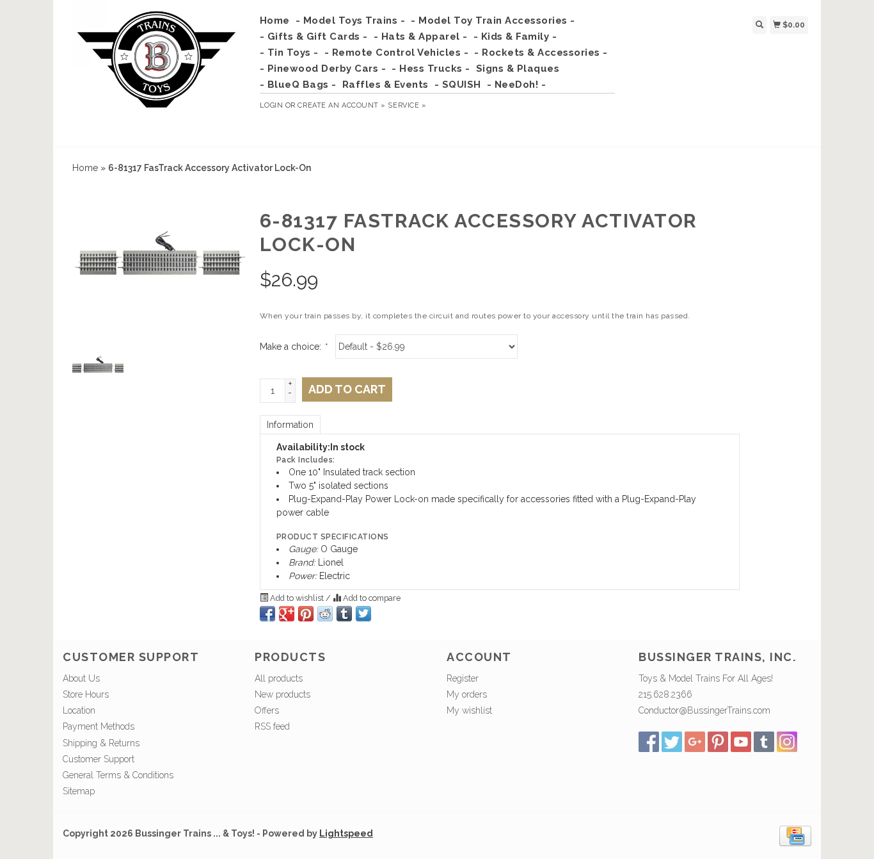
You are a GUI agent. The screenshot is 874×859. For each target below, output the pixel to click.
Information (290, 425)
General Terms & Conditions (118, 775)
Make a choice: (293, 346)
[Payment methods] (795, 835)
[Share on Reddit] (325, 613)
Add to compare (371, 598)
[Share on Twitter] (363, 613)
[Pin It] (306, 613)
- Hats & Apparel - (421, 36)
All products (279, 678)
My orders (467, 694)
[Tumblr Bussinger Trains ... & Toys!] (764, 742)
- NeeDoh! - (516, 84)
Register (463, 678)
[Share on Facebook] (267, 613)
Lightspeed (346, 833)
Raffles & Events (385, 84)
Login (271, 105)
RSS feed (272, 726)
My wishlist (469, 710)
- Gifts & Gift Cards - (314, 36)
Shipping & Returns (101, 743)
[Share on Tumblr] (344, 613)
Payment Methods (98, 726)
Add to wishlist (297, 598)
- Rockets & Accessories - (541, 52)
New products (282, 694)
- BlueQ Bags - (298, 84)
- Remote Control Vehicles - (396, 52)
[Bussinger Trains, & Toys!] (156, 71)
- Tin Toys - (289, 52)
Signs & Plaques (518, 68)
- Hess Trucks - (431, 68)
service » (407, 105)
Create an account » (341, 105)
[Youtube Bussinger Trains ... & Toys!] (741, 742)
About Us (81, 678)
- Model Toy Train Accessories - (493, 20)
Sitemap (79, 791)
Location (79, 710)
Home (275, 20)
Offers (267, 710)
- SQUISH (457, 84)
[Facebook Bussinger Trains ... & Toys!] (649, 742)
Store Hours (86, 694)
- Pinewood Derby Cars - (323, 68)
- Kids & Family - (515, 36)
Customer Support (98, 759)
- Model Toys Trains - (351, 20)
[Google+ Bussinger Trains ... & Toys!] (695, 742)
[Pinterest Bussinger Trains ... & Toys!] (718, 742)
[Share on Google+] (286, 613)
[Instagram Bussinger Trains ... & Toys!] (787, 742)
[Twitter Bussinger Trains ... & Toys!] (672, 742)
